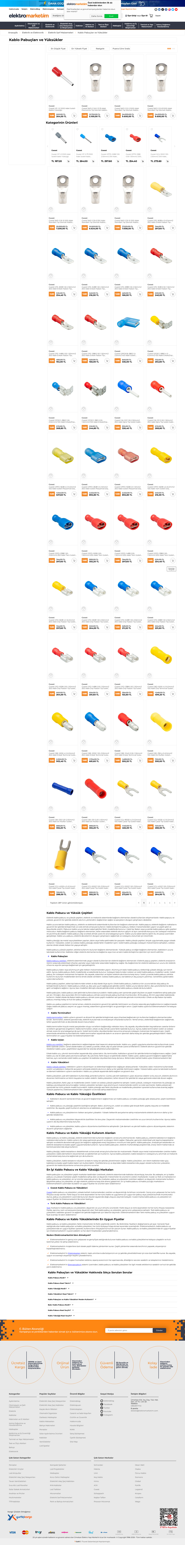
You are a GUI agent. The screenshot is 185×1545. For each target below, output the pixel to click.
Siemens (139, 1477)
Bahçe (12, 1447)
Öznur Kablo (140, 1473)
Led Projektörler (57, 1469)
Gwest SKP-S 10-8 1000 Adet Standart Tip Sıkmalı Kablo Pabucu (159, 109)
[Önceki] (47, 146)
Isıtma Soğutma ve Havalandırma (17, 1424)
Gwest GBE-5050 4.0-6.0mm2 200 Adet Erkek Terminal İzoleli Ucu (62, 754)
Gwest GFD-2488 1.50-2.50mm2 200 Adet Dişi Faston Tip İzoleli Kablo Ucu (128, 621)
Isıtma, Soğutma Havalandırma (163, 26)
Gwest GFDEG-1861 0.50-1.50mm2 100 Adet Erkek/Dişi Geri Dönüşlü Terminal (94, 421)
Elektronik (13, 1451)
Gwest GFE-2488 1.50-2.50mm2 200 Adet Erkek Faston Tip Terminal (95, 288)
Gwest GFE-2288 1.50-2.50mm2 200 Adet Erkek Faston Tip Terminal (128, 288)
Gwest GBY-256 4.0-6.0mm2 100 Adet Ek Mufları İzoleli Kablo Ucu (159, 754)
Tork (48, 1208)
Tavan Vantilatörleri (17, 1481)
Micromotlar (55, 1493)
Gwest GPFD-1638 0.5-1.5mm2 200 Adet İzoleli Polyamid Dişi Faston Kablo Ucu (128, 488)
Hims (96, 1481)
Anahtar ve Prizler (17, 1493)
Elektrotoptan (48, 9)
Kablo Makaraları (46, 1421)
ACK (96, 1485)
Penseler (43, 1429)
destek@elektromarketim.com (144, 1411)
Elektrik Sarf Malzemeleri (61, 1497)
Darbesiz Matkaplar (48, 1417)
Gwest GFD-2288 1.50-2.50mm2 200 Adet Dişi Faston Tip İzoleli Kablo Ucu (161, 621)
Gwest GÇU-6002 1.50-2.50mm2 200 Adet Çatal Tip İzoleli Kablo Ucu (95, 887)
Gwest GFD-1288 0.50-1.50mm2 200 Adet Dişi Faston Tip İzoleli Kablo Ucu (128, 687)
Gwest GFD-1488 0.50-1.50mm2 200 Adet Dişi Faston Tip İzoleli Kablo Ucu (95, 687)
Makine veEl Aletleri (89, 26)
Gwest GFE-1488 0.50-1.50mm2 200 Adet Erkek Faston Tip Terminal (62, 354)
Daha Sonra (96, 16)
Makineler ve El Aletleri (19, 1419)
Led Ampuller (15, 1473)
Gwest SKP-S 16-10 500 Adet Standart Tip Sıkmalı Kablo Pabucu (61, 221)
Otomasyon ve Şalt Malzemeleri (34, 25)
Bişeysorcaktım (75, 1264)
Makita (97, 1469)
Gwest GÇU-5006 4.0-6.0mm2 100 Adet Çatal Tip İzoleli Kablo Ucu (161, 820)
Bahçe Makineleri (47, 1425)
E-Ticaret (83, 1542)
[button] (52, 129)
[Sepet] (150, 15)
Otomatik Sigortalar (48, 1413)
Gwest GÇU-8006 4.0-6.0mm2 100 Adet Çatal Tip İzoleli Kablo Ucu (128, 820)
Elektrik (12, 1411)
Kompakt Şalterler (58, 1465)
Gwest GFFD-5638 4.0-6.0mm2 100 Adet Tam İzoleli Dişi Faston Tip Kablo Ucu (160, 488)
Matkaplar (117, 26)
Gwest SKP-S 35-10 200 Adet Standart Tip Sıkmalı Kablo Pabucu (127, 221)
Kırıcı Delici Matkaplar (59, 1477)
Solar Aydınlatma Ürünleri (50, 1433)
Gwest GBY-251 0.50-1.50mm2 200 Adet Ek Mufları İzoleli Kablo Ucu (94, 820)
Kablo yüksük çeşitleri (56, 1067)
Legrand (138, 1489)
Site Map (74, 1442)
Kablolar (79, 26)
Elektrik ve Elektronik (50, 26)
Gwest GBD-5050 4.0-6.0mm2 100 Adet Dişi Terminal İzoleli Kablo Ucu (160, 687)
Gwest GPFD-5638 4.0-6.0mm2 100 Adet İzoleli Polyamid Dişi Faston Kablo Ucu (62, 488)
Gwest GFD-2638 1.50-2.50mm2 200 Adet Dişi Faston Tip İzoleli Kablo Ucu (95, 621)
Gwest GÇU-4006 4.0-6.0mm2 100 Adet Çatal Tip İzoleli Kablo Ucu (62, 887)
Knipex (138, 1493)
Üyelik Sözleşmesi (78, 1438)
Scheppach (99, 1493)
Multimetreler (15, 1497)
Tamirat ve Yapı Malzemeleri (146, 26)
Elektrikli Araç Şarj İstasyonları (52, 1401)
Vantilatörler (44, 1442)
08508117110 (136, 1406)
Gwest (52, 106)
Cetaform (139, 1497)
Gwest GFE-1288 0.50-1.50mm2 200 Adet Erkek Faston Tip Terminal (95, 354)
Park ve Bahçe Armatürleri (61, 1501)
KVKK (72, 1429)
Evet (111, 16)
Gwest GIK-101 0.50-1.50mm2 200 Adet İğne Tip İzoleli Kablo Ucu (160, 421)
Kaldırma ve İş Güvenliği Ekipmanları (131, 25)
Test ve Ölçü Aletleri (103, 26)
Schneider (98, 1465)
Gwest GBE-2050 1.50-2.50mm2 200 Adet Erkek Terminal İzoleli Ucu (95, 754)
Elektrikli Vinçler (16, 1469)
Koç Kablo (98, 1477)
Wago (137, 1501)
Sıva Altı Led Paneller (18, 1485)
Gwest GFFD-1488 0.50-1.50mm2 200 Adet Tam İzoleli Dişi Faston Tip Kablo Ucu (128, 554)
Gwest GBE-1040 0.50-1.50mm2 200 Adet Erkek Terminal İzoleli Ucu (128, 754)
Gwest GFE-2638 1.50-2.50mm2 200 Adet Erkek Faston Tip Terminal (62, 288)
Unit (96, 1473)
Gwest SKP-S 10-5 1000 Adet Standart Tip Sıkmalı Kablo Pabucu (127, 109)
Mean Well (139, 1465)
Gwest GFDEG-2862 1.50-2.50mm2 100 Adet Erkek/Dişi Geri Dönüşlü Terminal (62, 421)
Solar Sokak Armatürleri (19, 1489)
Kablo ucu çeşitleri (55, 1044)
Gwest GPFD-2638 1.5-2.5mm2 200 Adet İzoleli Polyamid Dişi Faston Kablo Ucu (95, 488)
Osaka (138, 1469)
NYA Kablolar (55, 1485)
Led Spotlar (44, 1446)
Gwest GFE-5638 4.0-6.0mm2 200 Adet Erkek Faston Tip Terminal (160, 221)
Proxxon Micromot (102, 1501)
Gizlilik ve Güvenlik (78, 1417)
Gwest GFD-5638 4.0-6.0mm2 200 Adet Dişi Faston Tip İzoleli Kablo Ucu (62, 621)
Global (138, 1481)
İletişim (24, 9)
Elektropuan (75, 1405)
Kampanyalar (62, 9)
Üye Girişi (131, 16)
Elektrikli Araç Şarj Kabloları (51, 1405)
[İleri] (174, 903)
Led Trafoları (55, 1489)
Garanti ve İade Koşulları (80, 1413)
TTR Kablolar (14, 1501)
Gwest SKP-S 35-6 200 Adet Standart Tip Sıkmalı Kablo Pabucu (93, 221)
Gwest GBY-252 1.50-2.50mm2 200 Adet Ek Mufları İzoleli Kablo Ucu (61, 820)
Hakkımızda (14, 9)
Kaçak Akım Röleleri (48, 1409)
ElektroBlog (35, 9)
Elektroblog (75, 1401)
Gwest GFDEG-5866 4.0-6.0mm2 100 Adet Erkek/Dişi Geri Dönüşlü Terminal (160, 354)
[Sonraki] (175, 146)
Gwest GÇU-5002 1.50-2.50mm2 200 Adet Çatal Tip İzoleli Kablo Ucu (128, 887)
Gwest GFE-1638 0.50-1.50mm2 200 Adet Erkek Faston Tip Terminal (160, 288)
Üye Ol (144, 16)
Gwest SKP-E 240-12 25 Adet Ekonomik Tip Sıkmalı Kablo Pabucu (94, 109)
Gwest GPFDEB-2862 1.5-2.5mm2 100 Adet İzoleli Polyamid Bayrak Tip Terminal (128, 354)
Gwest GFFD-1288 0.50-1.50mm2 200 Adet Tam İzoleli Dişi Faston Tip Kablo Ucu (160, 554)
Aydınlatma (19, 26)
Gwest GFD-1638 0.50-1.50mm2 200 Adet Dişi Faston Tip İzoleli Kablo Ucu (62, 687)
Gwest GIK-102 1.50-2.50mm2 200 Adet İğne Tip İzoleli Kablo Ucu (128, 421)
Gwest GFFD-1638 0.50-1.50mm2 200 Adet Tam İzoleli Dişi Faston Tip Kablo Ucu (95, 554)
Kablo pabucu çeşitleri (56, 961)
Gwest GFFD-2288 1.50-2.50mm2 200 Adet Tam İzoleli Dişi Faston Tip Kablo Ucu (62, 554)
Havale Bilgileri (77, 1425)
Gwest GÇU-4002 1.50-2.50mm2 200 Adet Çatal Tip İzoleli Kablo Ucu (161, 887)
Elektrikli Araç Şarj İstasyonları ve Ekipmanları (66, 25)
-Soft (77, 1542)
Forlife (138, 1485)
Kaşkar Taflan (100, 1497)
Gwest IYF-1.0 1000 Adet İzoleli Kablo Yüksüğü (62, 109)
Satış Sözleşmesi (77, 1433)
